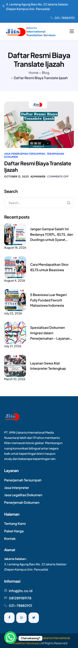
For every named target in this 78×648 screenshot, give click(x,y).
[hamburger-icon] (72, 31)
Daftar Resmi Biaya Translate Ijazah (37, 166)
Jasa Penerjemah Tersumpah (24, 153)
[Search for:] (39, 203)
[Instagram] (21, 618)
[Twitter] (33, 618)
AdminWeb (37, 176)
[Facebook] (9, 618)
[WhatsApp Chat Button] (10, 637)
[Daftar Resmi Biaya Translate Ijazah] (39, 124)
